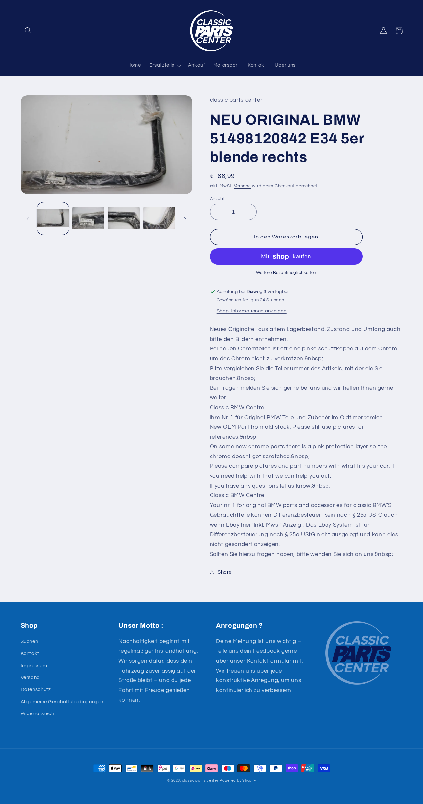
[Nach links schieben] (28, 218)
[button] (28, 30)
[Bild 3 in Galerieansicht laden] (124, 218)
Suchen (29, 641)
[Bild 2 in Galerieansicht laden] (88, 218)
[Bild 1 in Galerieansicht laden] (53, 218)
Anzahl (217, 198)
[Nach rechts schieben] (185, 218)
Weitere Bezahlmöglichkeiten (286, 273)
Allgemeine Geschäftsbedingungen (62, 701)
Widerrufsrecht (38, 713)
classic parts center (200, 780)
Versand (242, 186)
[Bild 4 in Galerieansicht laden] (159, 218)
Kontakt (30, 653)
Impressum (34, 665)
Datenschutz (36, 689)
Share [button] (225, 572)
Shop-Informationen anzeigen (252, 311)
